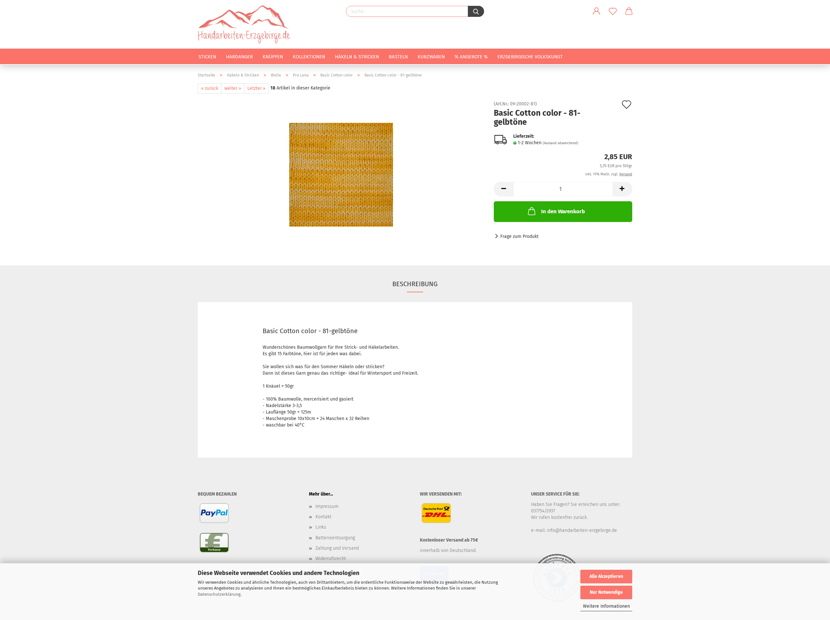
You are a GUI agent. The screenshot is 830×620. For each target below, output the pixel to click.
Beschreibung (415, 284)
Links (320, 527)
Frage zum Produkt (519, 236)
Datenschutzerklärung (219, 594)
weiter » (232, 88)
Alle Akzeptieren (606, 576)
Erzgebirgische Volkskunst (530, 57)
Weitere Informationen (606, 606)
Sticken (207, 57)
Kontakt (323, 517)
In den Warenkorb (563, 211)
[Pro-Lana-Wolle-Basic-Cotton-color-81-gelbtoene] (341, 174)
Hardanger (239, 57)
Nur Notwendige (606, 592)
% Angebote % (471, 57)
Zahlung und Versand (337, 548)
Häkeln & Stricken (357, 57)
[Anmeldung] (596, 11)
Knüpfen (273, 57)
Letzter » (256, 88)
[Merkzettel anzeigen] (613, 11)
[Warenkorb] (629, 11)
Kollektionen (309, 57)
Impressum (326, 506)
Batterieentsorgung (335, 538)
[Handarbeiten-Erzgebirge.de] (246, 24)
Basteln (398, 57)
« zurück (209, 88)
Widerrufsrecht (330, 558)
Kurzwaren (431, 57)
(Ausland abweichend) (560, 143)
